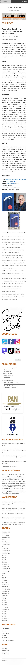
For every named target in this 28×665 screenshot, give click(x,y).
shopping (23, 490)
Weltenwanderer (8, 375)
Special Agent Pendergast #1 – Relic (11, 517)
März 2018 (4, 604)
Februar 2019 (5, 584)
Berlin (5, 476)
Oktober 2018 (5, 591)
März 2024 (4, 533)
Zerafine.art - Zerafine (10, 387)
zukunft (22, 296)
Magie (23, 485)
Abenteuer (11, 474)
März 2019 (4, 582)
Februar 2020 (5, 564)
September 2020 (6, 553)
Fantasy (15, 483)
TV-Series (5, 638)
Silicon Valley (23, 281)
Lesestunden (7, 371)
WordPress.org (5, 653)
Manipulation (22, 268)
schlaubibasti (5, 36)
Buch (19, 476)
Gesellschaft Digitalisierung (8, 263)
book (9, 477)
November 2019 (6, 568)
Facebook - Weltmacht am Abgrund (15, 179)
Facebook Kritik (5, 257)
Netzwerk (4, 273)
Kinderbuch (4, 485)
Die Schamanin (5, 522)
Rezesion (21, 488)
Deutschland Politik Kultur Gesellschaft (15, 244)
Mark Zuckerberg (6, 270)
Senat (9, 281)
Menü (25, 1)
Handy (21, 265)
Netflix (22, 270)
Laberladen (7, 377)
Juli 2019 (4, 575)
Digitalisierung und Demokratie (12, 252)
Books (7, 239)
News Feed (17, 273)
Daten (13, 242)
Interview (5, 633)
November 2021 (6, 544)
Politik (10, 276)
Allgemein (5, 628)
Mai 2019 (4, 579)
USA (15, 294)
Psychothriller (7, 488)
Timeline (4, 286)
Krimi (8, 485)
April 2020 (4, 561)
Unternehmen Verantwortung (8, 289)
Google (17, 265)
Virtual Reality (20, 294)
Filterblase (7, 260)
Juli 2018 (4, 597)
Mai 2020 (4, 559)
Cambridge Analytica (6, 242)
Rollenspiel (4, 490)
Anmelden (4, 648)
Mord (13, 486)
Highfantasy (23, 483)
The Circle (21, 283)
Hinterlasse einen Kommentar (10, 39)
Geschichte (16, 260)
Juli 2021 (4, 546)
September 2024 (6, 532)
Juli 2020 (4, 555)
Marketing (12, 270)
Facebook (20, 255)
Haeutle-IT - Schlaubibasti (10, 385)
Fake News (17, 257)
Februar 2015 (5, 618)
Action (16, 474)
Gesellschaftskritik (19, 263)
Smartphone (9, 283)
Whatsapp (10, 296)
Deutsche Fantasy (14, 481)
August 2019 (5, 573)
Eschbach (10, 483)
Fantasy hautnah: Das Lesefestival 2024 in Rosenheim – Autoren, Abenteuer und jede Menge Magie (14, 450)
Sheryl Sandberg (15, 281)
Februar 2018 (5, 606)
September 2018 (6, 593)
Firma (12, 260)
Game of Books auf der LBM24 (9, 466)
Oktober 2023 (5, 535)
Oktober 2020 (5, 552)
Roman (8, 490)
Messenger (17, 270)
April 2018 (4, 602)
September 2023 (6, 537)
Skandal (3, 283)
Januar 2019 (5, 586)
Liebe (20, 485)
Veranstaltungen (8, 640)
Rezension (12, 239)
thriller (10, 492)
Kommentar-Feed (6, 652)
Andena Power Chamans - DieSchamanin (14, 384)
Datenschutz (18, 242)
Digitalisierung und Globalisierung (10, 255)
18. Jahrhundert (5, 474)
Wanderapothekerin (15, 493)
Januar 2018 (5, 607)
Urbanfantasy (8, 493)
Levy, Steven (10, 181)
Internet (14, 268)
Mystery (16, 486)
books (14, 477)
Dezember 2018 (6, 588)
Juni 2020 (4, 557)
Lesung (17, 485)
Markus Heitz (4, 486)
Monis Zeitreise (8, 373)
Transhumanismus (10, 286)
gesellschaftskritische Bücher (8, 265)
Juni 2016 (4, 615)
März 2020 (4, 562)
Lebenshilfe (12, 485)
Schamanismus (15, 490)
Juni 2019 (4, 577)
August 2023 (5, 539)
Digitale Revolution (6, 247)
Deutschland (22, 481)
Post (25, 276)
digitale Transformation (16, 247)
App (23, 239)
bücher (5, 481)
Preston (20, 486)
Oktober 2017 (5, 609)
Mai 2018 (4, 600)
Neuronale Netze (11, 273)
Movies (4, 635)
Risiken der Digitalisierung (14, 278)
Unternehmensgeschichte (8, 294)
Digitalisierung (12, 250)
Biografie (4, 239)
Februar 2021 (5, 548)
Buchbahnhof (7, 369)
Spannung (4, 492)
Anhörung (19, 239)
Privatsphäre (5, 278)
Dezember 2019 (6, 566)
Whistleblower (16, 296)
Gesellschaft (23, 260)
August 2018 (5, 595)
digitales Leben (5, 250)
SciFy (20, 490)
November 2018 (6, 589)
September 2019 (6, 571)
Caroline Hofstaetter (7, 501)
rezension (14, 488)
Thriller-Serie (16, 492)
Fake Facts (11, 257)
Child (9, 481)
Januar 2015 (5, 620)
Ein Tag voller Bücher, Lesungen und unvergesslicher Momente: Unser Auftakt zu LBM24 (14, 503)
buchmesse (5, 479)
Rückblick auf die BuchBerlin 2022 (14, 513)
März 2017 (4, 613)
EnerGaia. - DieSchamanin (11, 382)
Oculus (6, 276)
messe (10, 486)
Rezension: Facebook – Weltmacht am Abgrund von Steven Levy (12, 31)
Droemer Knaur (11, 183)
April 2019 (4, 580)
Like (17, 268)
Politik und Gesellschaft (17, 276)
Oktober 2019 (5, 570)
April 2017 (4, 611)
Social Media (15, 283)
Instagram (9, 268)
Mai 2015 (4, 616)
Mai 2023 (4, 541)
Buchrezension (16, 479)
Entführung (4, 483)
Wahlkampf (4, 296)
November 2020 (6, 550)
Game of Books (14, 7)
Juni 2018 (4, 598)
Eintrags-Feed (5, 650)
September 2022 (6, 542)
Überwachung (18, 286)
